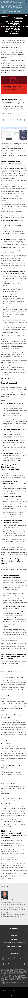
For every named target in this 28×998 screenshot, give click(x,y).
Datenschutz (15, 990)
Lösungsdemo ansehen (9, 92)
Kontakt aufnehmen (14, 964)
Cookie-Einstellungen (14, 992)
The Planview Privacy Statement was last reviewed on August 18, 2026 (13, 983)
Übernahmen (14, 953)
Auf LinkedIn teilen (14, 120)
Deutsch (6, 2)
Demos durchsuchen (19, 16)
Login (22, 996)
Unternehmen (14, 928)
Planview (5, 16)
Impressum (22, 990)
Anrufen (5, 996)
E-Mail (14, 996)
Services (14, 939)
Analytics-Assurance (10, 289)
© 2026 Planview (14, 989)
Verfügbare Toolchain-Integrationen (14, 942)
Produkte (14, 935)
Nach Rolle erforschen (14, 946)
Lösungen (14, 932)
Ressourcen (14, 950)
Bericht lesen (6, 113)
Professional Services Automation (11, 255)
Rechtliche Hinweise (7, 990)
